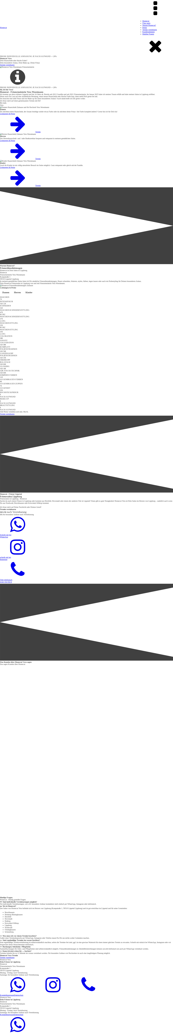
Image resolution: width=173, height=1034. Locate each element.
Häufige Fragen (148, 34)
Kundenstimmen (148, 32)
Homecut (145, 21)
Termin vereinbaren (149, 30)
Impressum (10, 995)
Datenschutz (18, 995)
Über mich (146, 23)
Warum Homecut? (149, 25)
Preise (144, 28)
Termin (38, 132)
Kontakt (3, 995)
